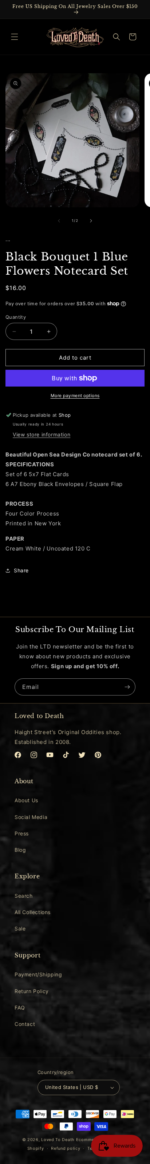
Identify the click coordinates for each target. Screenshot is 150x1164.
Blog (20, 850)
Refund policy (65, 1148)
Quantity (15, 317)
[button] (15, 37)
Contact (25, 1024)
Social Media (31, 817)
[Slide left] (59, 221)
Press (22, 833)
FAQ (20, 1007)
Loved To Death (58, 1139)
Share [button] (21, 570)
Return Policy (32, 991)
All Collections (33, 912)
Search (24, 896)
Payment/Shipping (38, 974)
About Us (26, 800)
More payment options (75, 395)
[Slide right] (91, 221)
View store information (41, 434)
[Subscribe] (127, 686)
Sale (20, 928)
